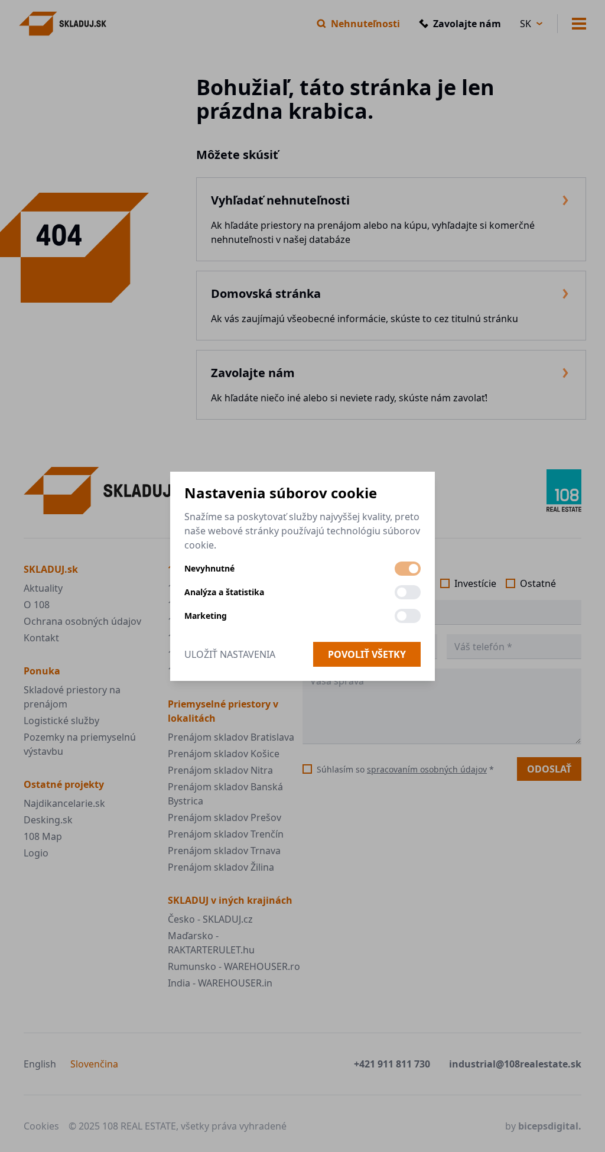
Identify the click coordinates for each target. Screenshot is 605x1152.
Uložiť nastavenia (229, 654)
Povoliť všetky (367, 654)
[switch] (408, 569)
